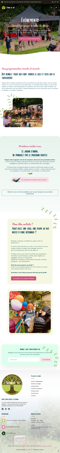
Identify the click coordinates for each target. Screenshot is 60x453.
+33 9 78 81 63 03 (11, 433)
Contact (33, 395)
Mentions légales (20, 449)
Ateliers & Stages (36, 383)
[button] (56, 7)
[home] (8, 8)
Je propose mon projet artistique (23, 278)
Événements (34, 393)
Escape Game (35, 391)
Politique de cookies (38, 449)
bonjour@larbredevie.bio (13, 426)
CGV (29, 449)
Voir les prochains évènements (30, 38)
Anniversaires (35, 386)
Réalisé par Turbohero (46, 446)
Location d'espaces (36, 388)
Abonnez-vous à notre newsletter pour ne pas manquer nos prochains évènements (30, 192)
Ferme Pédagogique (37, 381)
